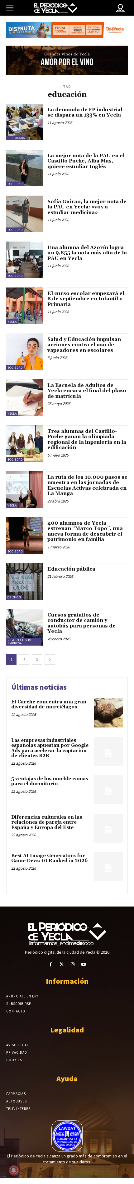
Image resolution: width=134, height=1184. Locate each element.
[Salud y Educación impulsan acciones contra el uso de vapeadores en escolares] (24, 351)
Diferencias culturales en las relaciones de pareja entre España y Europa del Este (46, 822)
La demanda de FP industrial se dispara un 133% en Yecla (84, 112)
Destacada (16, 138)
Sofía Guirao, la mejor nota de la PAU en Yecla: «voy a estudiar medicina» (87, 207)
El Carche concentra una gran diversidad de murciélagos (48, 704)
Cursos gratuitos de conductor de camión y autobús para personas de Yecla (81, 623)
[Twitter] (61, 964)
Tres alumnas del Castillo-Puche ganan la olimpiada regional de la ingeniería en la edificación (86, 439)
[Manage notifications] (14, 1170)
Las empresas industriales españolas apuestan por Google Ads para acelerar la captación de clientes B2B (50, 748)
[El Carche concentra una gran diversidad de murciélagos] (108, 712)
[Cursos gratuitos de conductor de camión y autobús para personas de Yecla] (24, 627)
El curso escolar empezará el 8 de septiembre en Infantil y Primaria (85, 298)
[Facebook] (51, 964)
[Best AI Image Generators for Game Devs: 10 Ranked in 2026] (108, 866)
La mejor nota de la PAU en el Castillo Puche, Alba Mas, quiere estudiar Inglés (86, 161)
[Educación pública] (24, 581)
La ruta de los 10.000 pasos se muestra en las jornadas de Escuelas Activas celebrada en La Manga (87, 485)
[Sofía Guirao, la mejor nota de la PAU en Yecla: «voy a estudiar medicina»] (24, 214)
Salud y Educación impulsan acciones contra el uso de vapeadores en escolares (84, 344)
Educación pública (71, 569)
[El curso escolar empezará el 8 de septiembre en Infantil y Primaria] (24, 305)
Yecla (12, 322)
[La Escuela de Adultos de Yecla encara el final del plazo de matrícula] (24, 397)
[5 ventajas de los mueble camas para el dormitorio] (108, 789)
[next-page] (50, 659)
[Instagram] (72, 964)
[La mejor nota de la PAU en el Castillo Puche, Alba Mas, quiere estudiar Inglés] (24, 168)
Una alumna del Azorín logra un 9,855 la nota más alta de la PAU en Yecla (87, 253)
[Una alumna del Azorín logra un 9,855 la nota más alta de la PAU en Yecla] (24, 260)
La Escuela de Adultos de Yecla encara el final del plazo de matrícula (86, 390)
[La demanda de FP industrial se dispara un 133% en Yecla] (24, 122)
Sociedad (15, 184)
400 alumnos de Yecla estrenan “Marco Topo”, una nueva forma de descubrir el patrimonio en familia (85, 531)
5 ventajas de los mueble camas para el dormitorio (49, 781)
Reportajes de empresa (19, 641)
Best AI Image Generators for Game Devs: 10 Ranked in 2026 (49, 858)
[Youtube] (83, 964)
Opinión (14, 597)
